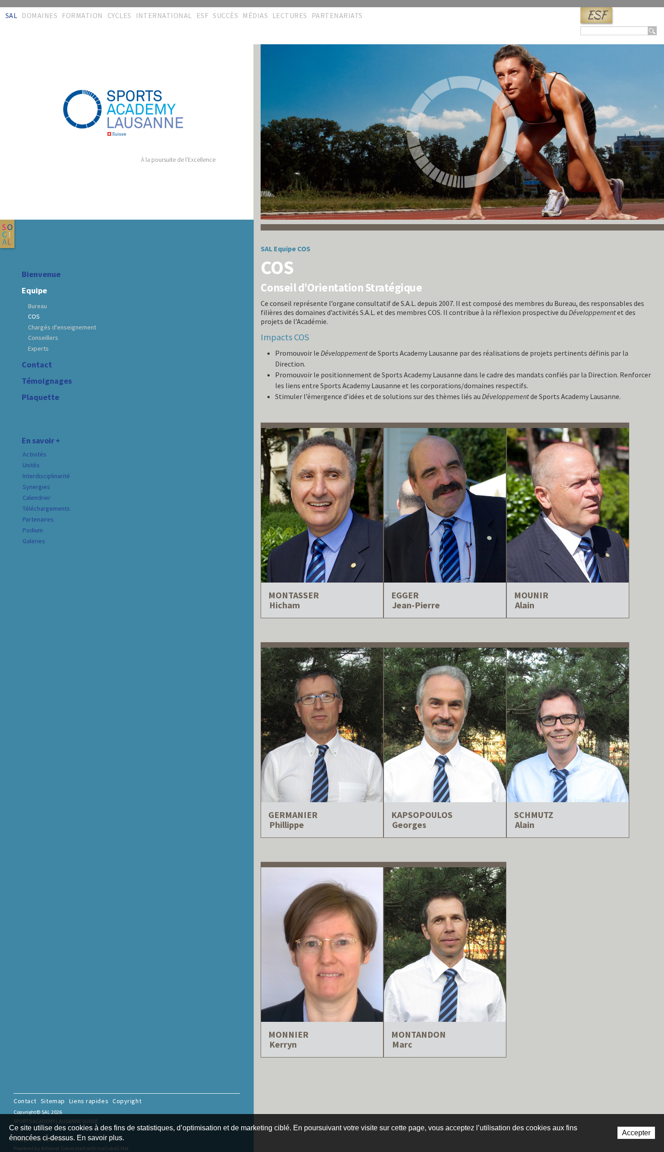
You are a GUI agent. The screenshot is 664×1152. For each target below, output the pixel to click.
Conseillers (43, 338)
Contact (37, 364)
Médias (255, 15)
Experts (38, 348)
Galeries (34, 541)
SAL (11, 15)
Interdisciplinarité (46, 476)
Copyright (126, 1101)
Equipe (34, 290)
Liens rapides (88, 1101)
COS (34, 316)
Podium (33, 530)
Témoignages (47, 381)
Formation (82, 15)
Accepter (636, 1133)
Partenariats (337, 15)
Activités (35, 454)
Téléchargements (46, 508)
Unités (31, 465)
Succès (225, 15)
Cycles (119, 15)
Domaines (39, 15)
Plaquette (40, 397)
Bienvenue (41, 274)
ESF (596, 15)
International (164, 15)
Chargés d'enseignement (62, 327)
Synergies (36, 487)
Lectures (289, 15)
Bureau (37, 306)
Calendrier (37, 498)
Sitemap (53, 1101)
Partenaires (38, 519)
